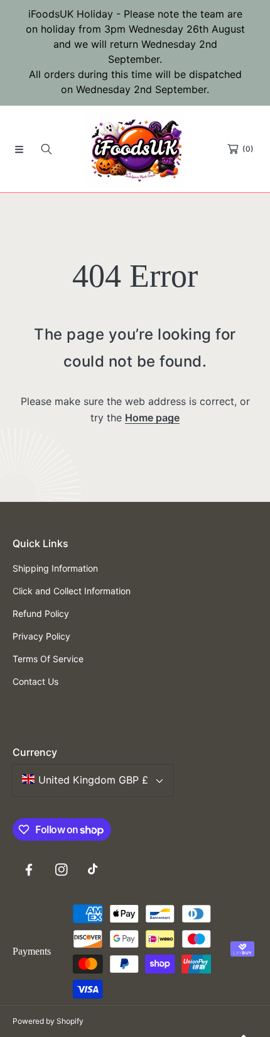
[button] (19, 149)
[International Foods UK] (135, 149)
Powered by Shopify (48, 1021)
